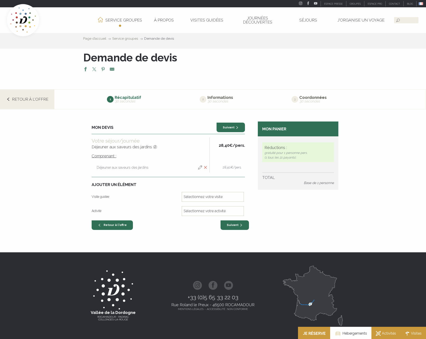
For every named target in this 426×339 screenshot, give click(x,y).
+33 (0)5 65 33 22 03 (213, 297)
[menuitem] (120, 20)
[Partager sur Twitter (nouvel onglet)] (94, 70)
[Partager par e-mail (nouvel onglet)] (112, 70)
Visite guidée (100, 196)
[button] (421, 3)
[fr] (421, 3)
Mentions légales (190, 309)
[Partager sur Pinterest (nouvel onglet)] (103, 70)
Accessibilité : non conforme (227, 309)
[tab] (124, 99)
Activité (96, 211)
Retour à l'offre (115, 225)
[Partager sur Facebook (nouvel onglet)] (85, 70)
